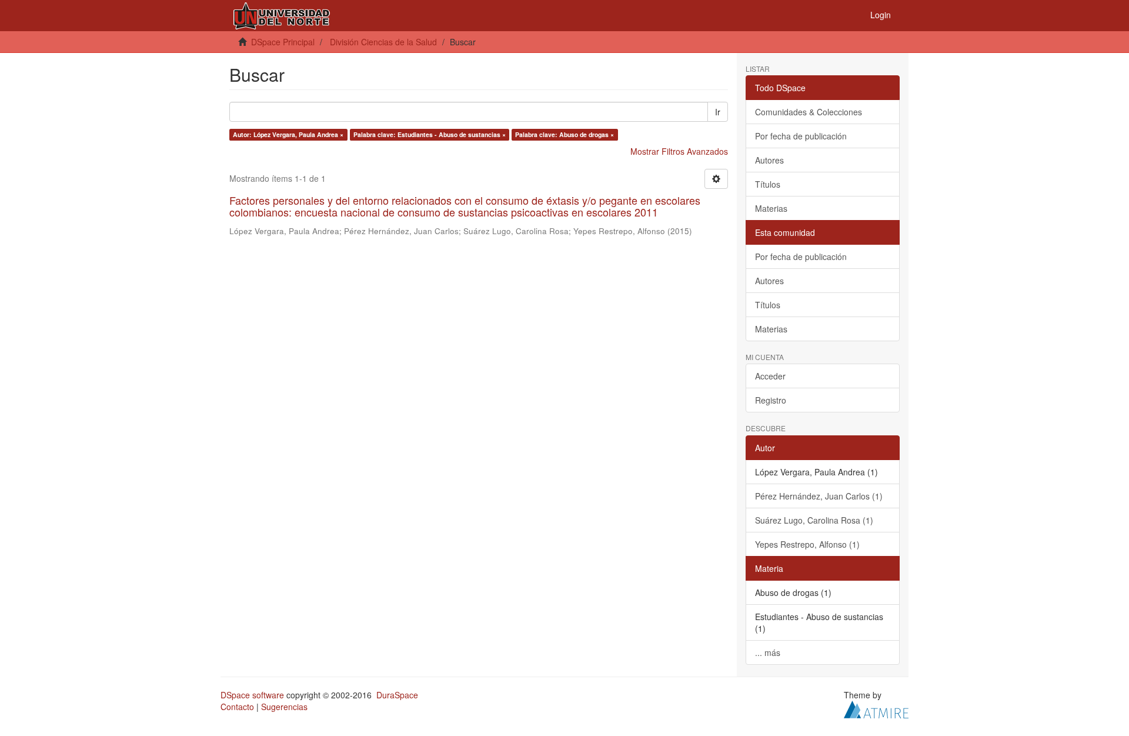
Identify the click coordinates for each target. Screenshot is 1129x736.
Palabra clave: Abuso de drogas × (564, 134)
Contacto (237, 706)
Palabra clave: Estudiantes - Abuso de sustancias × (429, 134)
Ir (717, 112)
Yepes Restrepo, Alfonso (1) (807, 544)
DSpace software (252, 695)
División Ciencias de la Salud (383, 42)
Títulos (767, 184)
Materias (771, 208)
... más (767, 652)
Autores (769, 160)
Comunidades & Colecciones (808, 112)
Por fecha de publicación (801, 136)
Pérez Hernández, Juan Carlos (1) (819, 496)
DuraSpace (397, 695)
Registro (770, 400)
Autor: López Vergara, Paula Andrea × (288, 134)
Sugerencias (284, 706)
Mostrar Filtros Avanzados (679, 151)
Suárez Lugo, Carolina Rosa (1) (814, 520)
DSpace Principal (283, 42)
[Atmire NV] (876, 708)
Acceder (770, 376)
